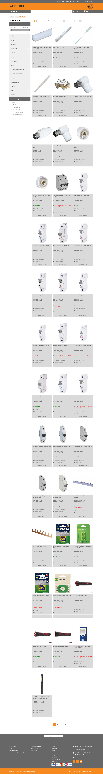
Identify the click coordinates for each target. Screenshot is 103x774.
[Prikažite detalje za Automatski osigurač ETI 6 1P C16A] (63, 333)
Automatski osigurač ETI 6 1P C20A (82, 345)
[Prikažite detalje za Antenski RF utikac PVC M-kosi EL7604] (83, 84)
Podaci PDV (54, 748)
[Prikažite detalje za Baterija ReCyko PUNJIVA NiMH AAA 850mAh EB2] (63, 583)
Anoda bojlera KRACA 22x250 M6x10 (41, 96)
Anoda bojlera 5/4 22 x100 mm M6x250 (81, 48)
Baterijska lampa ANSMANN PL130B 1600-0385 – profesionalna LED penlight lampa (41, 698)
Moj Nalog (77, 11)
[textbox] (50, 11)
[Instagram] (77, 761)
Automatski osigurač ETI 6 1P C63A (82, 396)
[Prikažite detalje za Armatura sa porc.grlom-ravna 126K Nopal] (42, 182)
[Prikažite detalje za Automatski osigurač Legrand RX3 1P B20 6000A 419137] (83, 434)
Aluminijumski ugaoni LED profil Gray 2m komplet (42, 48)
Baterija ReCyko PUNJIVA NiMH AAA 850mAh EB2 (62, 596)
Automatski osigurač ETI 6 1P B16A (41, 245)
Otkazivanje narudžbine (36, 755)
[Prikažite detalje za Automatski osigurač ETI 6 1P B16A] (42, 233)
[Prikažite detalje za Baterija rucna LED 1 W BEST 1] (83, 583)
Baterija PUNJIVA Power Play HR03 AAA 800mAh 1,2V (41, 596)
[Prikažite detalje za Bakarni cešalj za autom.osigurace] (42, 534)
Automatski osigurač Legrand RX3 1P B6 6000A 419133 (62, 496)
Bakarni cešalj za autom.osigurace (41, 546)
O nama (53, 746)
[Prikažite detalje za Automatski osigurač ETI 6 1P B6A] (83, 282)
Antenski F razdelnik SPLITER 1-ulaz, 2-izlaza (62, 97)
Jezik (74, 1)
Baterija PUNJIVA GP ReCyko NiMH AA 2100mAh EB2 (83, 547)
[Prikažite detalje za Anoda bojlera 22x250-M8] (63, 35)
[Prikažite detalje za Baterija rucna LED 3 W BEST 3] (42, 634)
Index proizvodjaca (13, 750)
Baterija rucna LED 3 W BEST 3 (40, 646)
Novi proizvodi (12, 746)
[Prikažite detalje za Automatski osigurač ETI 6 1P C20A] (83, 333)
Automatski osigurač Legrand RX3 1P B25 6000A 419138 (42, 496)
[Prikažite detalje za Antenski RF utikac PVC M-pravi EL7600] (42, 133)
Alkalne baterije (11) (18, 112)
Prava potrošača (55, 755)
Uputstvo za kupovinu (35, 746)
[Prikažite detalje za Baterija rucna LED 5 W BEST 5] (63, 634)
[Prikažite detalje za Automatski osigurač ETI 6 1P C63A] (83, 383)
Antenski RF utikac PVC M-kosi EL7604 (83, 96)
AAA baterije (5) (17, 109)
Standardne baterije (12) (19, 114)
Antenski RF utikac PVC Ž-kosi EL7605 (62, 146)
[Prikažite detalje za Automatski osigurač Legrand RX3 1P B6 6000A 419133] (63, 483)
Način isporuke (34, 748)
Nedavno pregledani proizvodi (16, 752)
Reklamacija (33, 752)
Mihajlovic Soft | (77, 771)
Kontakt (91, 1)
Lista (36, 21)
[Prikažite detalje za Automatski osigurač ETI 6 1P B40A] (63, 282)
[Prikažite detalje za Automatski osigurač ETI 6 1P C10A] (42, 333)
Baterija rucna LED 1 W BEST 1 (81, 595)
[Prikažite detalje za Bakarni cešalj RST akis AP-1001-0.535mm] (83, 483)
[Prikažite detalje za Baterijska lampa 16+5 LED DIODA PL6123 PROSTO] (83, 634)
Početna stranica (16, 17)
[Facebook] (74, 761)
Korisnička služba (56, 759)
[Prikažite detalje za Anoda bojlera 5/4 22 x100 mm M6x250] (83, 35)
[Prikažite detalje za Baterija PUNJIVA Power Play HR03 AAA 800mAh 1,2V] (42, 583)
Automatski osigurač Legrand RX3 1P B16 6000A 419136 (62, 447)
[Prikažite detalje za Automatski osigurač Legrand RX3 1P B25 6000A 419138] (42, 483)
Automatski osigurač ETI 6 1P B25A (82, 245)
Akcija (10, 748)
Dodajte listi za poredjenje (39, 61)
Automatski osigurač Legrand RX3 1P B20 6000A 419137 (83, 447)
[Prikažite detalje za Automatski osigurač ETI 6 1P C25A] (42, 383)
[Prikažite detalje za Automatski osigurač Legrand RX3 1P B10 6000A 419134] (42, 434)
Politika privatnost (56, 752)
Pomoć (86, 1)
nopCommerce (90, 771)
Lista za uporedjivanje (14, 755)
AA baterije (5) (16, 107)
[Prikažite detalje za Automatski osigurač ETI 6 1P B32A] (42, 282)
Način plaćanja (33, 750)
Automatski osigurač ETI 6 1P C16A (61, 345)
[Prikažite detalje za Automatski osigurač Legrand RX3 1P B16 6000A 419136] (63, 434)
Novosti (78, 1)
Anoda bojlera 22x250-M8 (59, 47)
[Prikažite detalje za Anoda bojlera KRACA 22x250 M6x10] (42, 84)
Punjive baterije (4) (17, 104)
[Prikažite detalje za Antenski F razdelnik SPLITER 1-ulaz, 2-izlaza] (63, 84)
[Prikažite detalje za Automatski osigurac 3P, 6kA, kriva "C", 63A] (63, 182)
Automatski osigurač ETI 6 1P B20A (61, 245)
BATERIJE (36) (15, 102)
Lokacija (53, 750)
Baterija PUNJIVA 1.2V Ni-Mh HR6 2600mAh (61, 547)
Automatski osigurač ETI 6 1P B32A (41, 295)
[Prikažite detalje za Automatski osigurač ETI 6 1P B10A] (83, 182)
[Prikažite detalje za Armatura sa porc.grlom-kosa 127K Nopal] (83, 133)
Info (82, 1)
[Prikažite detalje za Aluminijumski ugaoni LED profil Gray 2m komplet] (42, 35)
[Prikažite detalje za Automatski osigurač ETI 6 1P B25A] (83, 233)
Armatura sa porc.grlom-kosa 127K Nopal (82, 146)
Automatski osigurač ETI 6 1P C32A (61, 396)
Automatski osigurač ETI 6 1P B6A (82, 295)
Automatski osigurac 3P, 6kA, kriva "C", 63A (61, 195)
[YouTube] (81, 761)
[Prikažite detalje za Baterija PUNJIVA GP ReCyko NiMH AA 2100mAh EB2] (83, 534)
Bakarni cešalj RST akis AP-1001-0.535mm (81, 496)
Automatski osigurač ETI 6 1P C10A (41, 345)
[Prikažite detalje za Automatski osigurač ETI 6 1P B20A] (63, 233)
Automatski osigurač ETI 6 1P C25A (41, 396)
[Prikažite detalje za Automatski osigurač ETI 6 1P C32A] (63, 383)
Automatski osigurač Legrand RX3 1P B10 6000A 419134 (42, 447)
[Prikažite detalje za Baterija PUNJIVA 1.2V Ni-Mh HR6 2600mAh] (63, 534)
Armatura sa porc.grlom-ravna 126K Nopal (41, 195)
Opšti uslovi (54, 757)
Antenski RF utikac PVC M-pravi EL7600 (40, 146)
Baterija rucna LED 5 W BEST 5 (60, 646)
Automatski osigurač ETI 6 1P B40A (61, 295)
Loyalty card (54, 761)
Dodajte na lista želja (38, 63)
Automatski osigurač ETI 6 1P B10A (82, 195)
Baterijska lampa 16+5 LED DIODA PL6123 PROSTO (82, 647)
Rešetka (34, 21)
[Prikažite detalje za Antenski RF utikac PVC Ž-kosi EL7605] (63, 133)
